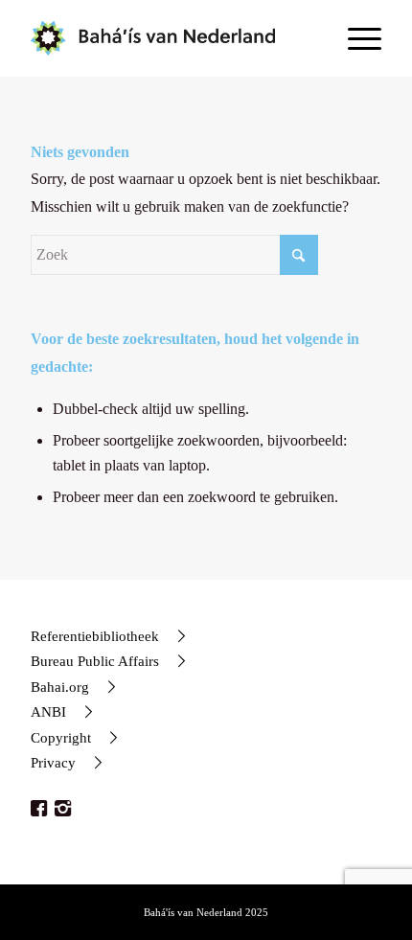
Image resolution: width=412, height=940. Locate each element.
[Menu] (355, 38)
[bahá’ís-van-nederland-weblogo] (170, 38)
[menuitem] (355, 38)
